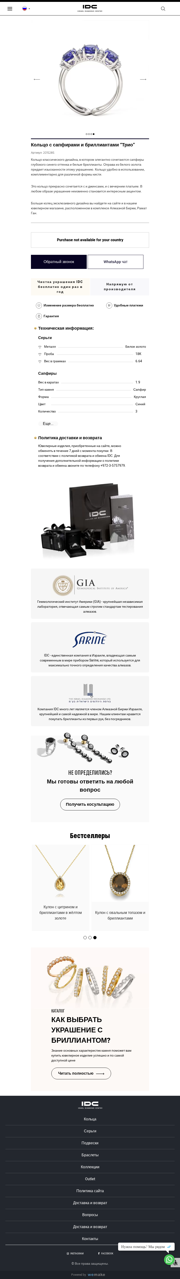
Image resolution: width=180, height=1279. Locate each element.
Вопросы (90, 1215)
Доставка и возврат (90, 1203)
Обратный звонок (59, 262)
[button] (93, 134)
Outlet (90, 1179)
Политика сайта (90, 1191)
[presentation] (143, 79)
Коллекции (90, 1167)
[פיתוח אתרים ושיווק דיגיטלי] (98, 1275)
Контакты (90, 1239)
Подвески (90, 1143)
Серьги (90, 1131)
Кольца (90, 1119)
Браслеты (90, 1155)
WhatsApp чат (116, 262)
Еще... (48, 423)
